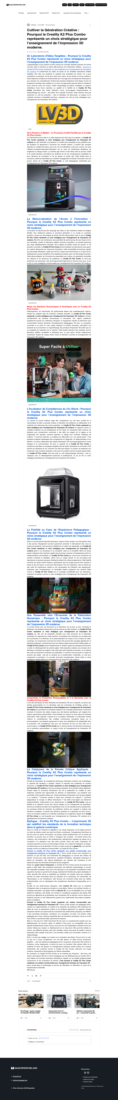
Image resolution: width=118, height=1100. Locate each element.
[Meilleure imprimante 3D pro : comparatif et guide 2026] (87, 1001)
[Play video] (59, 596)
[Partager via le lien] (40, 976)
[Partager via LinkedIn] (36, 976)
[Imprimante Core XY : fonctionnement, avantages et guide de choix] (59, 1001)
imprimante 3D (31, 13)
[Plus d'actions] (90, 25)
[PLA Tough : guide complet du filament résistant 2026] (30, 1001)
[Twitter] (88, 1073)
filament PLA (56, 13)
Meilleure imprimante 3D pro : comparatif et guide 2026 (86, 1012)
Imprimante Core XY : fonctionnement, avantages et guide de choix (59, 1012)
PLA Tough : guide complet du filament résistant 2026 (30, 1012)
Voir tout (97, 990)
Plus (86, 13)
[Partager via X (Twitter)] (32, 976)
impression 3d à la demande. (72, 13)
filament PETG (44, 13)
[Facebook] (85, 1073)
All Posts (21, 13)
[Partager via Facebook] (28, 976)
